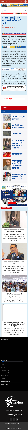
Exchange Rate (4, 376)
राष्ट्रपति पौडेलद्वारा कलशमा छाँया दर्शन (18, 126)
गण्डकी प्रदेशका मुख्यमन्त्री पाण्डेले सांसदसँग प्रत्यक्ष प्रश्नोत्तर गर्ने (17, 164)
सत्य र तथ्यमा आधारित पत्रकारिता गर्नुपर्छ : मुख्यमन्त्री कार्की (19, 176)
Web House (21, 428)
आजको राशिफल (17, 154)
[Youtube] (17, 419)
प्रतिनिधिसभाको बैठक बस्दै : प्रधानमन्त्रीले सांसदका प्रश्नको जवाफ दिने (18, 144)
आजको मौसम (16, 133)
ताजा (3, 111)
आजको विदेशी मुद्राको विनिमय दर (19, 118)
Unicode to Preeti (5, 370)
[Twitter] (14, 419)
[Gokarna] (14, 89)
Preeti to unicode (5, 373)
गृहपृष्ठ (2, 365)
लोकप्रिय (4, 107)
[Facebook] (11, 419)
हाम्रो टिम (3, 367)
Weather (3, 378)
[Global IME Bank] (14, 70)
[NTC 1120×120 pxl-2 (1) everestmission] (14, 48)
